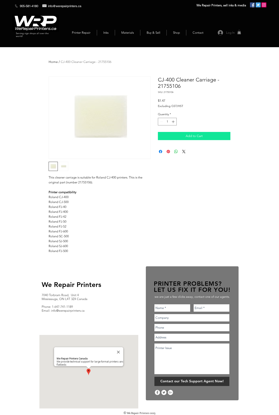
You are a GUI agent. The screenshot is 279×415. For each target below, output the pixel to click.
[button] (239, 32)
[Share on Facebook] (160, 151)
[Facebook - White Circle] (157, 392)
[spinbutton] (167, 121)
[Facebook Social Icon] (252, 4)
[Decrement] (161, 121)
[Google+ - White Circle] (170, 392)
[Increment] (173, 121)
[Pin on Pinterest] (168, 151)
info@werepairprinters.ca (64, 6)
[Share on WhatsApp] (176, 151)
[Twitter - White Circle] (163, 392)
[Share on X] (183, 151)
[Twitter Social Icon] (258, 4)
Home (53, 62)
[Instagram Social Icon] (263, 4)
